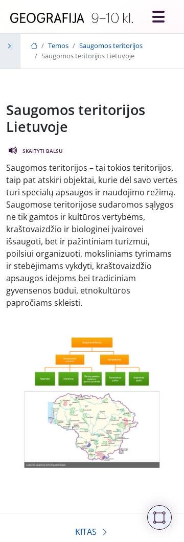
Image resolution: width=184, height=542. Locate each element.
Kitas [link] (86, 531)
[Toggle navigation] (158, 16)
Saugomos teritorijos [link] (111, 45)
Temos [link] (58, 45)
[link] (71, 18)
